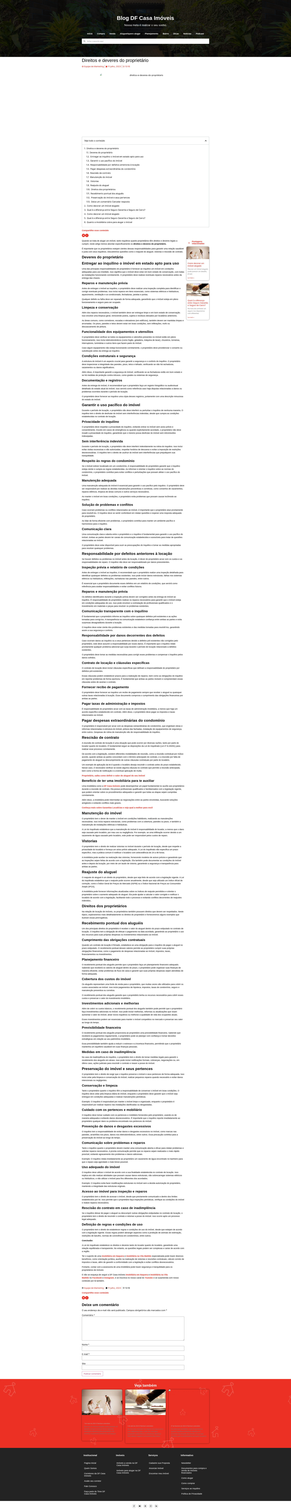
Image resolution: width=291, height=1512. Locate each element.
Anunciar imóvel (156, 1468)
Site (83, 1364)
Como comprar (188, 1483)
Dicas (176, 34)
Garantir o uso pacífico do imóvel (106, 161)
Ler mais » (191, 278)
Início (90, 34)
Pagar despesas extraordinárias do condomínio (113, 169)
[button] (206, 141)
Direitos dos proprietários (103, 189)
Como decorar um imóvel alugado (103, 206)
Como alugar (187, 1478)
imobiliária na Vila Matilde (138, 1256)
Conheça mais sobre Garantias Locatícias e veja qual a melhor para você (117, 807)
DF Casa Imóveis (112, 786)
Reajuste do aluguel (99, 185)
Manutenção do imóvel (101, 177)
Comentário (88, 1315)
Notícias (187, 34)
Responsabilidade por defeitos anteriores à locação (115, 165)
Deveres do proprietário (101, 152)
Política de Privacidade (191, 1494)
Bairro (166, 34)
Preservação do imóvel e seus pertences (110, 197)
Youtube (149, 1278)
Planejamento (151, 34)
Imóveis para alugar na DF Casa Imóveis (129, 1471)
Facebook (97, 1278)
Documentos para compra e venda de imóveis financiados (194, 1470)
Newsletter (186, 1463)
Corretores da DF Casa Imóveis (94, 1474)
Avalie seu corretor (92, 1481)
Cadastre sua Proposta (159, 1463)
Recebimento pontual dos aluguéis (107, 193)
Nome (85, 1345)
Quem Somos (90, 1468)
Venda (112, 34)
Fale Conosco (90, 1486)
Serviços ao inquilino (190, 1488)
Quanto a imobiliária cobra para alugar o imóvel (109, 222)
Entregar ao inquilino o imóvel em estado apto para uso (116, 156)
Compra (101, 34)
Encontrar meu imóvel (159, 1473)
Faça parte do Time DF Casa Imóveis (94, 1492)
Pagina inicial (90, 1463)
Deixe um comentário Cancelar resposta (110, 202)
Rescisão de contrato (100, 173)
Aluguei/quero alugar (130, 34)
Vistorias (94, 181)
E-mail (85, 1354)
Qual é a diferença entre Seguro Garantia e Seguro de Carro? (116, 210)
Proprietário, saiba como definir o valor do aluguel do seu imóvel (113, 776)
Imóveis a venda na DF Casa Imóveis (127, 1464)
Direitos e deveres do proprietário (103, 148)
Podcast (200, 34)
